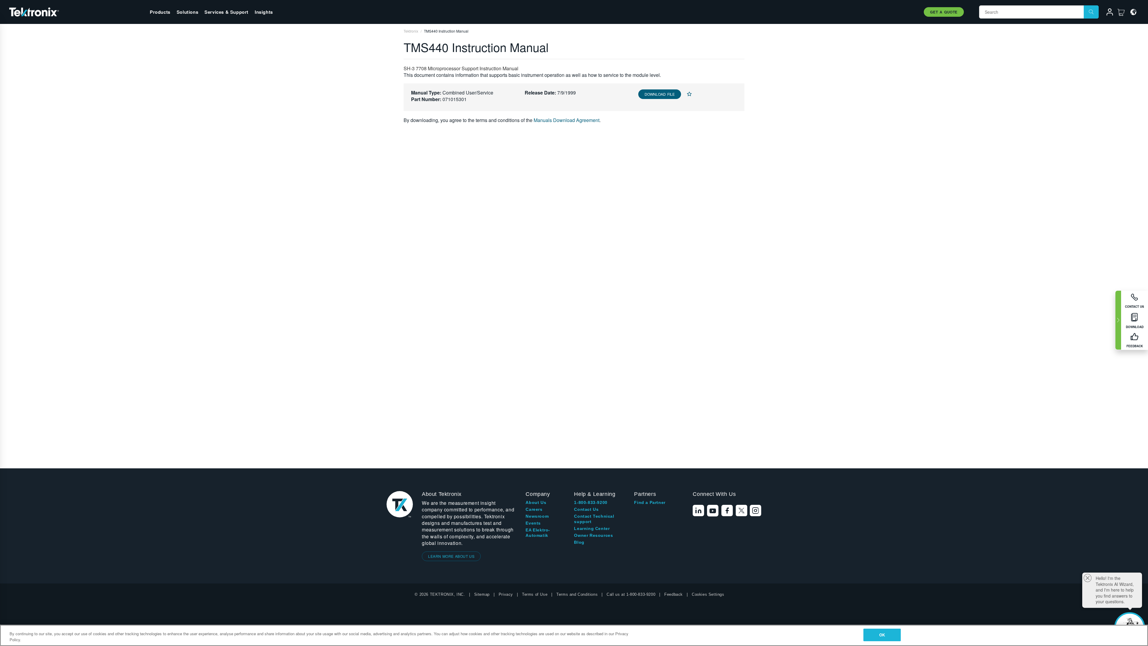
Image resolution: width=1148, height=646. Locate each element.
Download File (660, 94)
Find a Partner (649, 502)
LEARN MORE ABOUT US (451, 556)
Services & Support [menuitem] (226, 12)
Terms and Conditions (577, 594)
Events (533, 523)
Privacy (506, 594)
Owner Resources (593, 535)
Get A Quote (944, 12)
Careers (534, 509)
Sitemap (482, 594)
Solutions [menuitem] (187, 12)
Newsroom (537, 516)
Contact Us (586, 509)
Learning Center (592, 528)
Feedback (673, 594)
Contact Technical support (594, 519)
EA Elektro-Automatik (538, 533)
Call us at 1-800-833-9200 (631, 594)
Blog (579, 542)
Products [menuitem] (160, 12)
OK (882, 635)
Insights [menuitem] (264, 12)
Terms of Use (534, 594)
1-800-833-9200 (590, 502)
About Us (536, 502)
